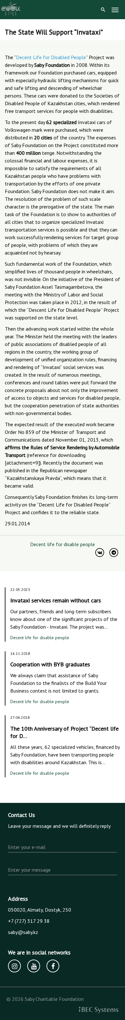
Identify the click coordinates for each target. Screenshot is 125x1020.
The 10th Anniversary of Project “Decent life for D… (64, 732)
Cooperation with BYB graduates (50, 664)
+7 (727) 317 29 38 (29, 921)
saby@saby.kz (23, 932)
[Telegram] (113, 552)
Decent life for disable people (62, 544)
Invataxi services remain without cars (55, 600)
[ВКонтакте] (99, 552)
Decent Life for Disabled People (51, 57)
